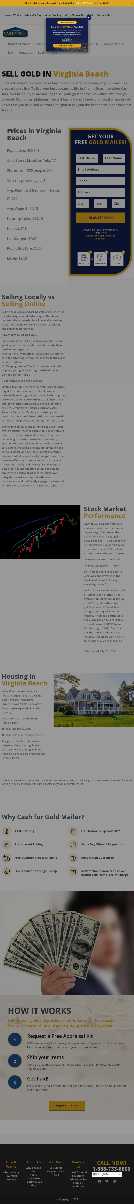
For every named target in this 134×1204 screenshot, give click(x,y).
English (102, 1174)
